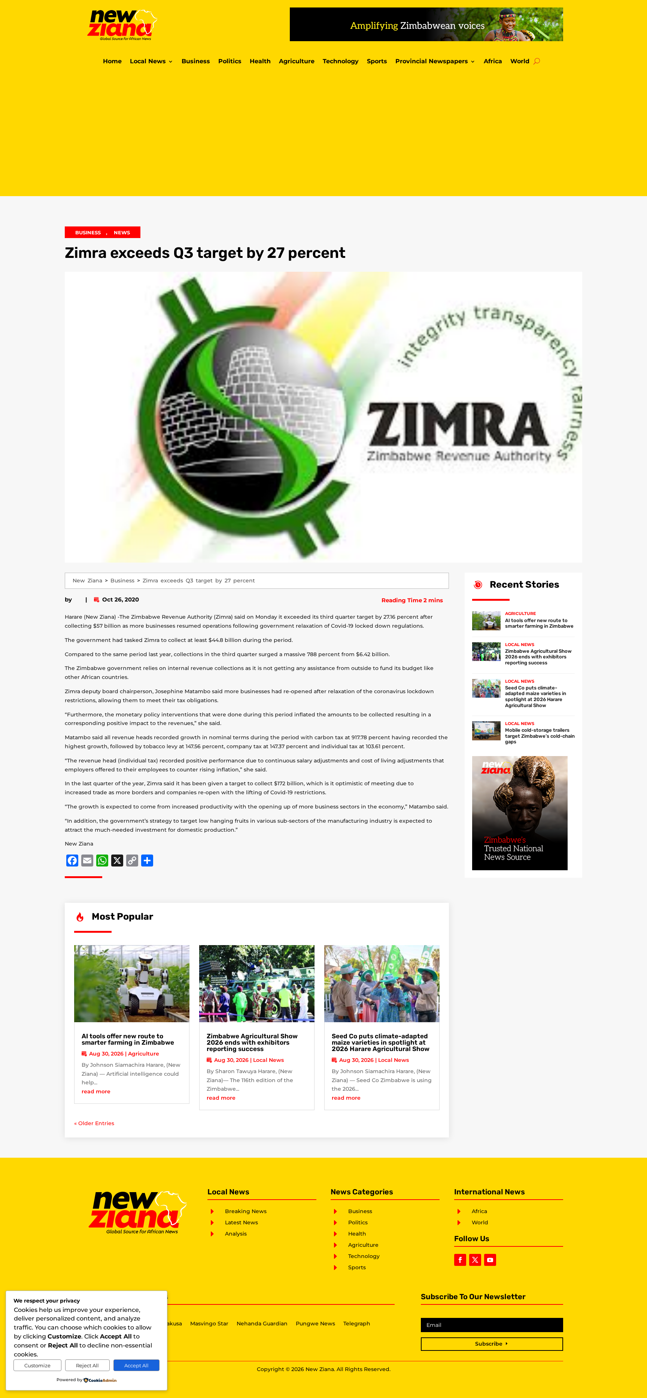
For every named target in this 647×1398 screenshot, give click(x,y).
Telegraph (356, 1324)
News (122, 232)
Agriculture (297, 62)
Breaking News (246, 1211)
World (519, 62)
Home (112, 62)
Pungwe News (315, 1324)
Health (260, 62)
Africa (493, 62)
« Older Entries (94, 1123)
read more (96, 1091)
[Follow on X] (475, 1260)
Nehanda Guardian (262, 1324)
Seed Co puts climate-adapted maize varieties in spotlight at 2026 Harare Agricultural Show (380, 1042)
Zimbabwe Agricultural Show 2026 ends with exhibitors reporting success (252, 1042)
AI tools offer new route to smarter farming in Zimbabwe (128, 1039)
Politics (230, 62)
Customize (37, 1365)
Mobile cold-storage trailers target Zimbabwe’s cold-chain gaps (540, 735)
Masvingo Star (209, 1324)
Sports (377, 62)
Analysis (236, 1233)
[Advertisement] (323, 132)
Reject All (87, 1365)
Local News (148, 62)
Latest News (241, 1222)
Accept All (136, 1365)
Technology (341, 62)
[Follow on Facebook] (460, 1260)
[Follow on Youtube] (490, 1260)
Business (196, 62)
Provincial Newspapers (431, 62)
